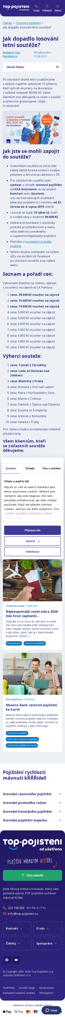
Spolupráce (44, 943)
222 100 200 (16, 908)
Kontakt (12, 928)
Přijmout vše (32, 530)
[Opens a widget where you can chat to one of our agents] (51, 1010)
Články (7, 23)
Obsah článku (15, 67)
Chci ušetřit (34, 875)
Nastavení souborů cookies (19, 993)
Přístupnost (46, 993)
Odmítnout (32, 551)
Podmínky (9, 987)
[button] (32, 794)
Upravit (30, 541)
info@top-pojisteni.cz (23, 914)
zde (17, 517)
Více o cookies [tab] (51, 468)
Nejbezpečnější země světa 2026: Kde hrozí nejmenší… (32, 613)
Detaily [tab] (30, 468)
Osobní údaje (27, 987)
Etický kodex (46, 987)
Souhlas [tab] (11, 468)
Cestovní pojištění (28, 23)
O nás (40, 928)
